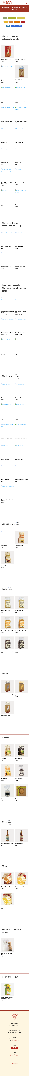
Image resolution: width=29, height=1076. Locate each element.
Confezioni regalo (17, 25)
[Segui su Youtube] (17, 1048)
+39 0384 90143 (15, 1040)
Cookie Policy (15, 1063)
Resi (14, 1054)
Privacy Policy (14, 1061)
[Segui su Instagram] (14, 1048)
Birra (8, 25)
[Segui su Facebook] (12, 1048)
